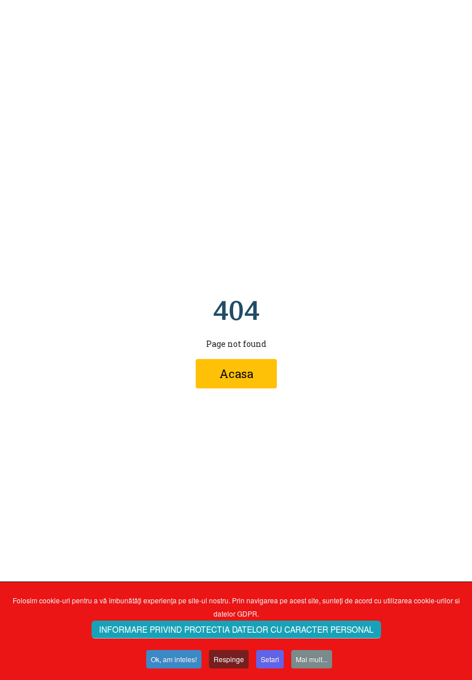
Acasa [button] (236, 373)
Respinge (229, 659)
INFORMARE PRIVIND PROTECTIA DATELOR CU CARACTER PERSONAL (236, 629)
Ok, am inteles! (174, 659)
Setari (270, 659)
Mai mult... (312, 659)
